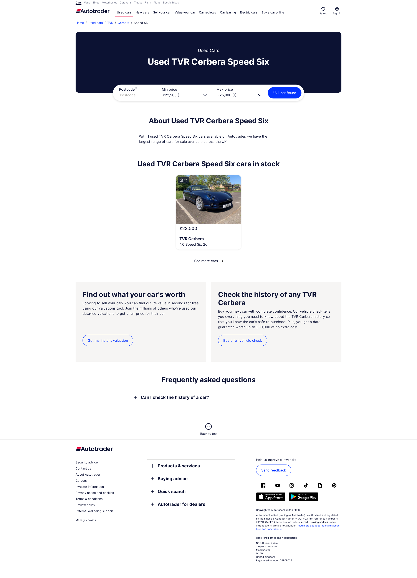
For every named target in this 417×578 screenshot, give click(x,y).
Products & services (179, 465)
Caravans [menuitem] (125, 2)
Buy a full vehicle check (242, 340)
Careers (81, 480)
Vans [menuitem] (87, 2)
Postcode (127, 89)
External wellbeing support (94, 511)
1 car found (287, 93)
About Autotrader (88, 474)
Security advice (87, 462)
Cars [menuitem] (78, 2)
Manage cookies (86, 520)
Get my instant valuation (108, 340)
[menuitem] (124, 12)
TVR (110, 23)
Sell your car (162, 12)
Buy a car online (272, 12)
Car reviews (207, 12)
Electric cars (249, 12)
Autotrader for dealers (181, 504)
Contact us (83, 468)
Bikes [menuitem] (96, 2)
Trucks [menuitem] (138, 2)
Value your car (185, 12)
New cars (142, 12)
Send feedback (273, 470)
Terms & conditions (89, 499)
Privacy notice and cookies (95, 493)
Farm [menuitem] (148, 2)
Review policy (85, 505)
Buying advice (173, 478)
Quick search (171, 491)
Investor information (90, 486)
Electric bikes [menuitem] (170, 2)
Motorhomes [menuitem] (109, 2)
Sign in (337, 13)
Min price (169, 89)
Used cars (124, 12)
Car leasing (228, 12)
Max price (225, 89)
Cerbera (123, 23)
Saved (323, 13)
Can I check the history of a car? (175, 397)
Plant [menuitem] (157, 2)
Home (80, 23)
